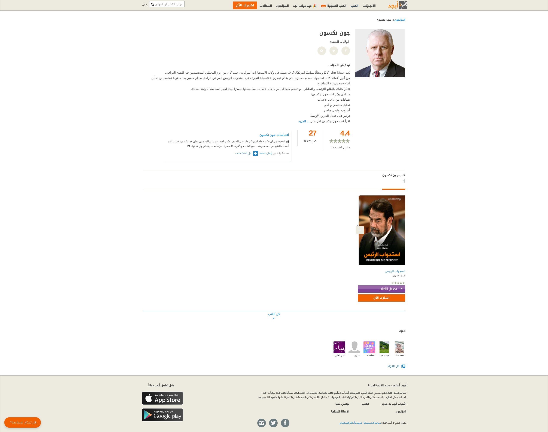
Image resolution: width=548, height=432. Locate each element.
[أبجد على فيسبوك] (284, 423)
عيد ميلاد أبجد (305, 5)
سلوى (357, 355)
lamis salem (369, 355)
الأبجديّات (369, 5)
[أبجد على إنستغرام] (261, 423)
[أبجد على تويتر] (273, 423)
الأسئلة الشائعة (340, 411)
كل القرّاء (393, 366)
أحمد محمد (385, 355)
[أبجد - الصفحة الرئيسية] (392, 5)
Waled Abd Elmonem (399, 355)
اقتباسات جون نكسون (274, 135)
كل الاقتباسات (243, 152)
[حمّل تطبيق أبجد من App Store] (162, 398)
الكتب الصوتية (334, 5)
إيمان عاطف (265, 152)
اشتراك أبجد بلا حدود (394, 403)
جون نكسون (399, 275)
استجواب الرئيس (395, 271)
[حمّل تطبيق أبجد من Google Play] (162, 415)
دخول (145, 4)
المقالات (266, 5)
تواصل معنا (342, 403)
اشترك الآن (381, 298)
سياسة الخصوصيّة (372, 422)
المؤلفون (399, 19)
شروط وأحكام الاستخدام (351, 422)
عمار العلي (340, 355)
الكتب (355, 5)
